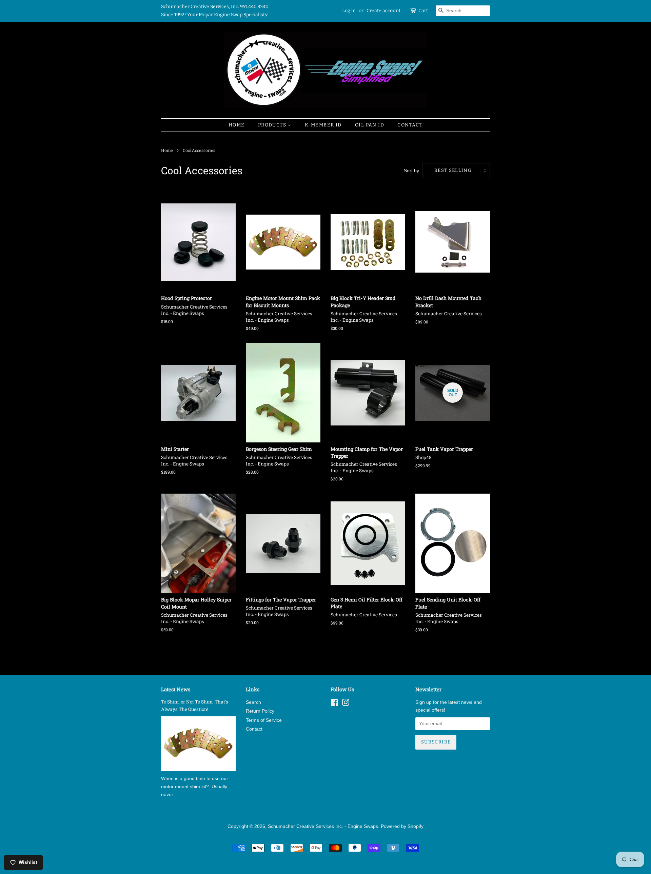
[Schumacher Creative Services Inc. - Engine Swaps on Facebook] (334, 704)
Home (237, 125)
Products (273, 125)
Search (253, 702)
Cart (423, 11)
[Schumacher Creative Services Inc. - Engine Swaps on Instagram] (345, 704)
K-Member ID (323, 125)
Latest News (175, 689)
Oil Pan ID (369, 125)
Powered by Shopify (402, 826)
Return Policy (260, 711)
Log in (349, 11)
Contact (409, 125)
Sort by (411, 170)
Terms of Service (264, 720)
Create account (383, 11)
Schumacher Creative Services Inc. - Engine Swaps (323, 826)
